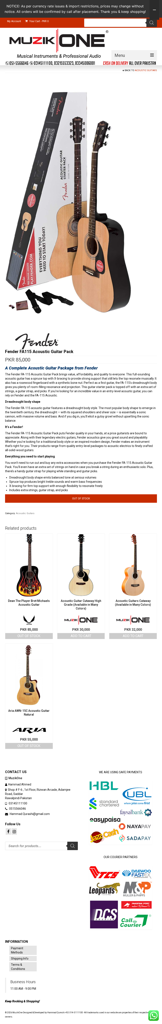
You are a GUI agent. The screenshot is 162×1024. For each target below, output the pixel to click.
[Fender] (36, 341)
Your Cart (39, 21)
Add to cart (81, 636)
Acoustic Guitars (146, 70)
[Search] (151, 23)
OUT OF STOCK (29, 636)
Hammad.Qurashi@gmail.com (29, 814)
